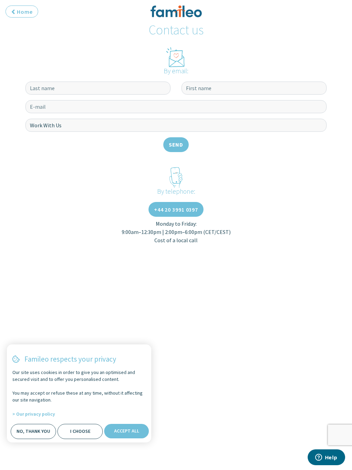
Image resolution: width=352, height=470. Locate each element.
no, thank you (33, 431)
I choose (80, 431)
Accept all (126, 431)
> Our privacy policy (33, 414)
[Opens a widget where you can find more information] (326, 458)
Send (176, 144)
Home (24, 11)
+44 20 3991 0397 (176, 209)
